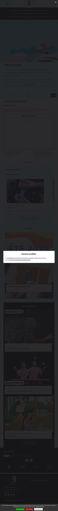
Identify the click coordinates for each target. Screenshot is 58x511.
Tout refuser (29, 509)
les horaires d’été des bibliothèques (20, 260)
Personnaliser (38, 509)
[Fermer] (55, 2)
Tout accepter (20, 509)
